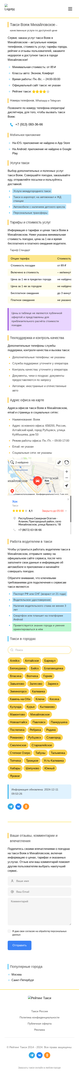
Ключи (40, 699)
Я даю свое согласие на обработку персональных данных (39, 933)
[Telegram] (11, 806)
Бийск (35, 668)
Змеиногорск (18, 691)
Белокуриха (18, 668)
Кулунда (15, 706)
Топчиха (15, 760)
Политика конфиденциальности (39, 1017)
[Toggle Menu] (70, 8)
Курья (31, 706)
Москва (16, 974)
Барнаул (50, 660)
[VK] (18, 806)
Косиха (54, 699)
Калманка (38, 691)
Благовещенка (53, 668)
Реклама (39, 1029)
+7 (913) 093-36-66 (29, 124)
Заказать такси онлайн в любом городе (39, 1067)
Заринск (53, 683)
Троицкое (32, 760)
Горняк (47, 676)
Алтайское (32, 660)
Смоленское (18, 745)
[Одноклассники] (26, 806)
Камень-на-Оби (20, 699)
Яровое (15, 776)
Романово (16, 737)
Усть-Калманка (54, 760)
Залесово (36, 683)
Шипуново (32, 768)
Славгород (53, 737)
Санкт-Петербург (23, 980)
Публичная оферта (40, 1023)
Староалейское (42, 745)
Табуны (40, 752)
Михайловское (40, 714)
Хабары (15, 768)
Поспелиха (17, 729)
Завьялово (17, 683)
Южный (49, 768)
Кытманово (47, 706)
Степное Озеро (20, 752)
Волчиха (32, 676)
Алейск (15, 660)
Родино (51, 729)
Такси (23, 1047)
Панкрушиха (59, 722)
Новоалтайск (18, 722)
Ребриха (35, 729)
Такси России (39, 1011)
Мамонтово (17, 714)
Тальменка (58, 752)
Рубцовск (34, 737)
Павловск (39, 722)
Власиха (15, 676)
